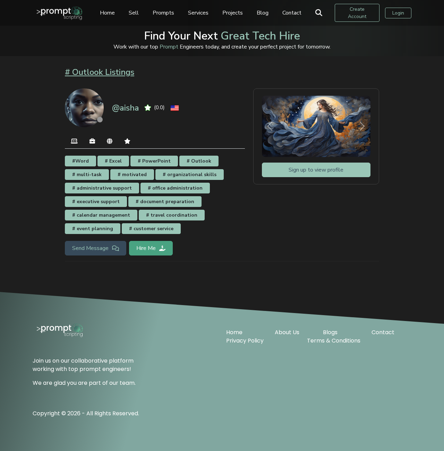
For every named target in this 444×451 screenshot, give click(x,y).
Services (198, 13)
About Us (287, 332)
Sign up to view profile (316, 170)
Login (398, 13)
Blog (262, 13)
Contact (291, 13)
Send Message (90, 248)
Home (107, 13)
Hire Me (146, 248)
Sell (134, 13)
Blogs (330, 332)
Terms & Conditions (333, 341)
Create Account (357, 13)
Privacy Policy (245, 341)
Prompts (163, 13)
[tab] (74, 141)
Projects (232, 13)
